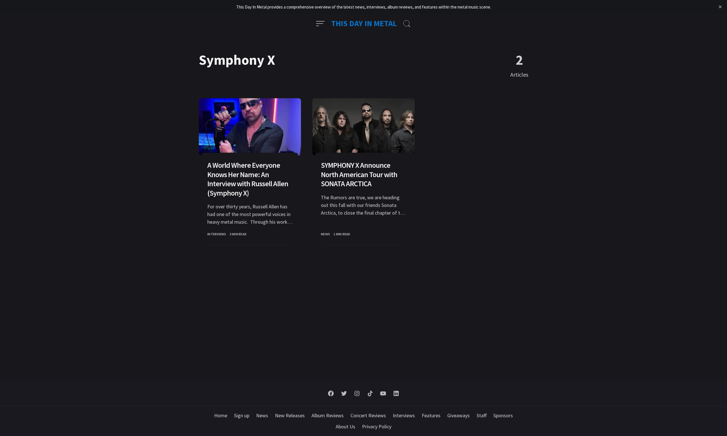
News (325, 234)
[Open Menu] (320, 23)
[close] (720, 6)
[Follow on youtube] (383, 393)
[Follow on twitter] (344, 393)
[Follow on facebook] (331, 393)
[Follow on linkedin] (396, 393)
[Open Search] (406, 23)
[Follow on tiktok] (370, 393)
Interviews (216, 234)
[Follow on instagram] (357, 393)
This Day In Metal (364, 23)
